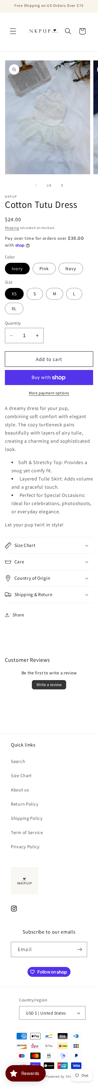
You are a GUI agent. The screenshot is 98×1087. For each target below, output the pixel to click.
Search (18, 761)
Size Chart (21, 776)
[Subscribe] (79, 949)
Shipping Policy (27, 818)
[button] (13, 31)
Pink (44, 269)
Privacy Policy (25, 847)
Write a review (49, 684)
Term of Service (27, 832)
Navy (70, 269)
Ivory (17, 269)
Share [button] (18, 615)
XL (14, 308)
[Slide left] (36, 185)
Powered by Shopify (61, 1076)
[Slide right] (62, 185)
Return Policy (24, 804)
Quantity (13, 323)
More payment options (49, 392)
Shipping (12, 228)
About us (20, 790)
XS (14, 294)
